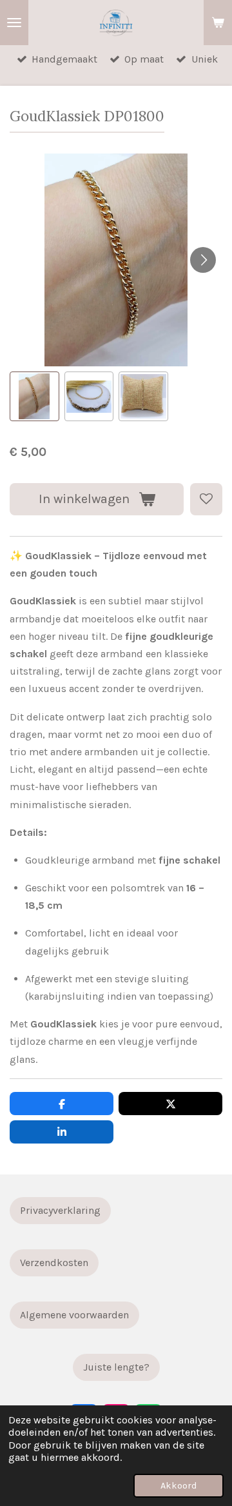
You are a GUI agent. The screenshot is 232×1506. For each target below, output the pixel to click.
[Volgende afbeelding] (203, 260)
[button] (34, 396)
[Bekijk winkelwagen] (218, 22)
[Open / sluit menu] (14, 22)
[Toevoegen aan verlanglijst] (206, 499)
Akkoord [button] (178, 1485)
